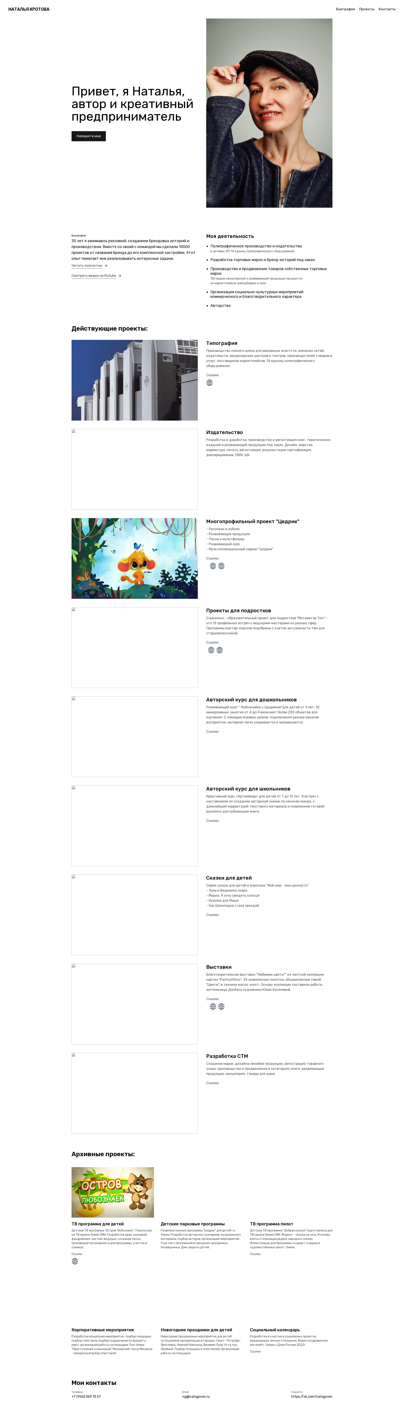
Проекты (366, 9)
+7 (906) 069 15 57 (86, 1397)
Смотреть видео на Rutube (94, 276)
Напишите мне (89, 136)
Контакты (387, 9)
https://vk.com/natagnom (311, 1397)
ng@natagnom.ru (196, 1397)
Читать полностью (87, 266)
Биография (345, 9)
